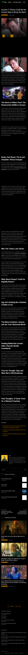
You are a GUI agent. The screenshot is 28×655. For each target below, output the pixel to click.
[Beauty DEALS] (24, 485)
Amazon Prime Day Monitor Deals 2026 (9, 497)
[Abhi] (4, 460)
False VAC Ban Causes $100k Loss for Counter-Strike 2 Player (12, 640)
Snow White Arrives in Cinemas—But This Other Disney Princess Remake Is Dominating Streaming (13, 582)
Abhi (10, 455)
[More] (19, 36)
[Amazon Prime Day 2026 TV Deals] (24, 491)
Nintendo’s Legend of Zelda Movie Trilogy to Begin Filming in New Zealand (13, 559)
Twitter (19, 606)
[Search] (25, 469)
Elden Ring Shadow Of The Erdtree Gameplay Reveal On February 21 (14, 637)
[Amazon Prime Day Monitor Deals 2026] (24, 497)
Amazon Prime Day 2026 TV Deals (8, 491)
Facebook (12, 606)
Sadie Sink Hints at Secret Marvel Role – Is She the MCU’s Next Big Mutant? (7, 512)
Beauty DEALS (4, 485)
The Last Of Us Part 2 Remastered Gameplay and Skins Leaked (13, 643)
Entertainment (4, 562)
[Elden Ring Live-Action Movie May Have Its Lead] (14, 528)
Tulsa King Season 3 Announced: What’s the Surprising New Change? (22, 512)
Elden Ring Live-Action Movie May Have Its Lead (13, 537)
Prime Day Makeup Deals (6, 479)
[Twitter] (16, 606)
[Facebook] (8, 606)
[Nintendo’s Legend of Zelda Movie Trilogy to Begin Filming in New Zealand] (14, 550)
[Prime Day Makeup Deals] (24, 479)
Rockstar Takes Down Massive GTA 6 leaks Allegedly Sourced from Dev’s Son (14, 633)
